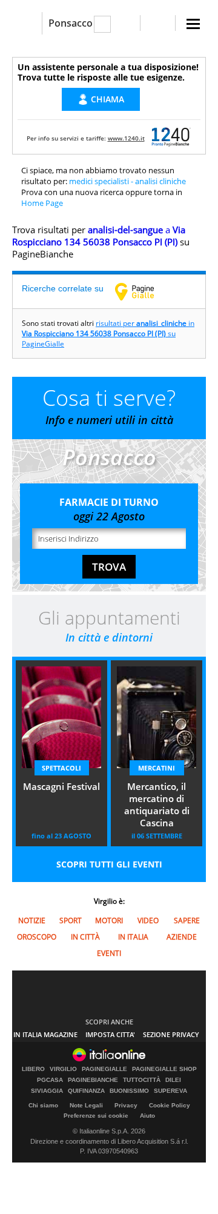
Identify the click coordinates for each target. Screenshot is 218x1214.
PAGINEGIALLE (104, 1069)
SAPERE (187, 920)
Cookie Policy (169, 1105)
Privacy (125, 1105)
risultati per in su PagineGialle (108, 333)
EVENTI (109, 953)
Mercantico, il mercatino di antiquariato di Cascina (157, 804)
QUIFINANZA (86, 1091)
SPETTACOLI (61, 767)
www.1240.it (126, 138)
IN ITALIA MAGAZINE (45, 1034)
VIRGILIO (63, 1069)
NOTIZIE (31, 920)
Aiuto (147, 1115)
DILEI (173, 1080)
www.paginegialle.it (143, 291)
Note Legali (86, 1105)
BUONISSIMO (129, 1091)
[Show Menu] (193, 24)
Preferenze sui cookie (96, 1115)
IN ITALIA (133, 937)
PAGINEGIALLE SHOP (164, 1069)
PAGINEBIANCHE (93, 1080)
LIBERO (33, 1069)
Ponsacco (70, 23)
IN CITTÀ (85, 937)
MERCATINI (156, 767)
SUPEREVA (170, 1091)
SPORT (70, 920)
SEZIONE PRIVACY (171, 1034)
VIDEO (148, 920)
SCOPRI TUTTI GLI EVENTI (109, 864)
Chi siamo (43, 1105)
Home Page (42, 202)
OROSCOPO (36, 937)
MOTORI (109, 920)
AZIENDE (182, 937)
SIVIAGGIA (47, 1091)
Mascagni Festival (61, 786)
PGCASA (50, 1080)
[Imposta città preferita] (27, 23)
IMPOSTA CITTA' (110, 1034)
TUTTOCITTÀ (141, 1080)
